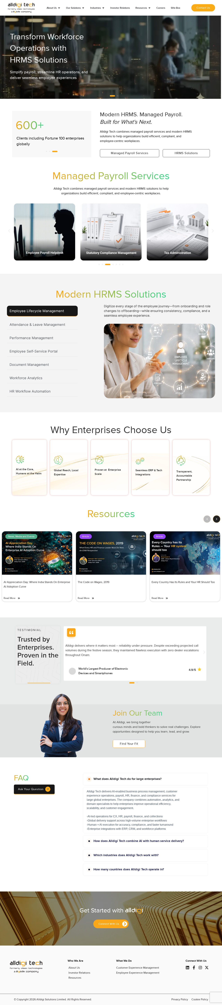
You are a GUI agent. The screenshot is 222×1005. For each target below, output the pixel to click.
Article (85, 536)
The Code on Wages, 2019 (93, 582)
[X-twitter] (207, 967)
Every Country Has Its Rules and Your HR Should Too (183, 582)
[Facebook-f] (194, 967)
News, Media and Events (21, 536)
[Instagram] (200, 967)
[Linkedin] (187, 967)
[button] (110, 96)
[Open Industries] (103, 8)
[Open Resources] (149, 8)
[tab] (42, 311)
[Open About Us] (59, 8)
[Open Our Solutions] (83, 8)
